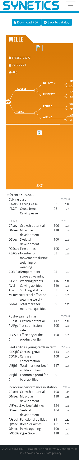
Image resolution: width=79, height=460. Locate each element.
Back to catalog (58, 22)
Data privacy (53, 453)
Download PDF (27, 22)
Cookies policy (34, 453)
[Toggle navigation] (70, 5)
